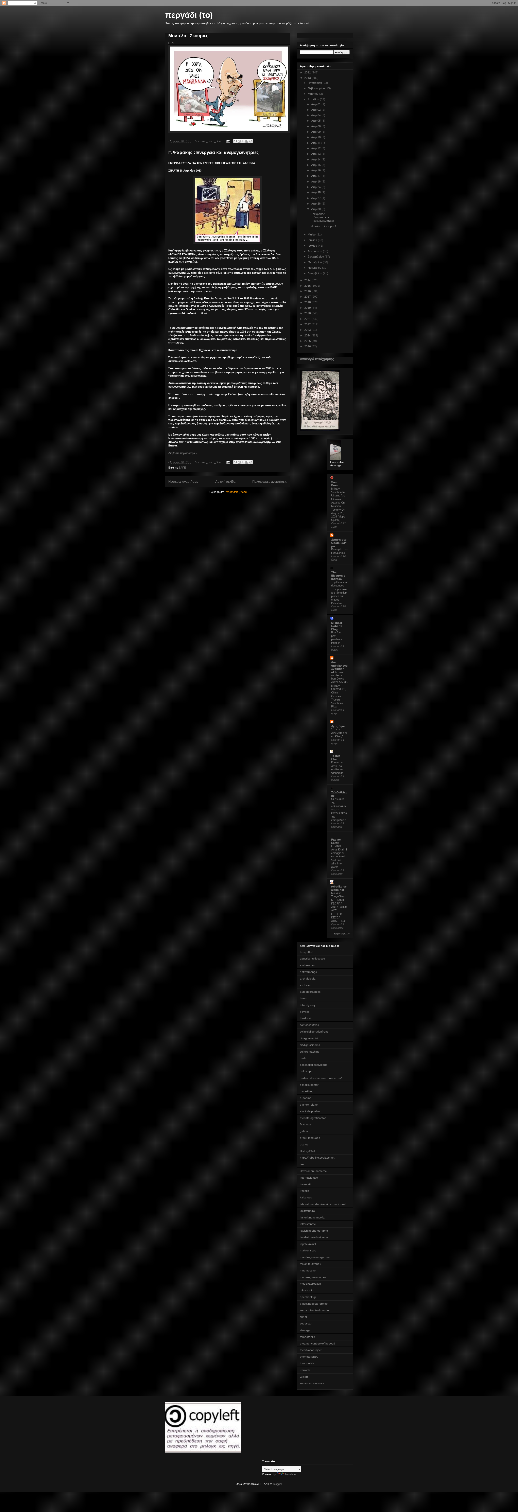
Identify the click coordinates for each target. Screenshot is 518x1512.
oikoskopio (306, 1290)
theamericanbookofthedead (317, 1343)
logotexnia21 (308, 1244)
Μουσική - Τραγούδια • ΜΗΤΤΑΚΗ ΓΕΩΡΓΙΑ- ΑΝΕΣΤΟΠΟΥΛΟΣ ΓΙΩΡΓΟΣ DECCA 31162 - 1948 (339, 907)
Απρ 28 (316, 203)
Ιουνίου (313, 240)
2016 (308, 291)
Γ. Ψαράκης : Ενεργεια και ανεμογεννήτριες (213, 152)
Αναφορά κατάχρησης (317, 359)
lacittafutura (307, 1210)
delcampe (306, 1071)
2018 (308, 302)
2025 (308, 340)
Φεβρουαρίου (317, 88)
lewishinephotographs (314, 1230)
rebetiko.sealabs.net (339, 888)
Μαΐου (312, 234)
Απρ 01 (316, 104)
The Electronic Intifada (338, 575)
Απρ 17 (316, 175)
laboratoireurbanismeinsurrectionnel (323, 1204)
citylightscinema (310, 1045)
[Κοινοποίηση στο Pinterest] (251, 141)
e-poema (305, 1098)
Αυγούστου (315, 251)
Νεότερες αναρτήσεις (183, 481)
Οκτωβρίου (315, 262)
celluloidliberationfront (314, 1031)
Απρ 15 (316, 164)
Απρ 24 (316, 187)
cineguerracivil (309, 1038)
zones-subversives (312, 1383)
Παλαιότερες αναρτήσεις (269, 481)
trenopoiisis (307, 1363)
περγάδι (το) (189, 15)
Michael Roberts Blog (336, 626)
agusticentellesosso (312, 958)
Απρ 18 (316, 181)
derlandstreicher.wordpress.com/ (321, 1078)
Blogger (277, 1483)
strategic (305, 1330)
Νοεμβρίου (315, 267)
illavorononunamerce (313, 1171)
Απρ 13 (316, 153)
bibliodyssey (307, 1005)
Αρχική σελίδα (225, 481)
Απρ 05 (316, 120)
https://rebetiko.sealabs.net (317, 1157)
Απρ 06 (316, 126)
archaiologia (307, 978)
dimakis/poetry (309, 1084)
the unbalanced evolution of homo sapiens (339, 669)
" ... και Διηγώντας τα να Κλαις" (339, 733)
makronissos (308, 1250)
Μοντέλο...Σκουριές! (189, 35)
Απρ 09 (316, 131)
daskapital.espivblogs (313, 1064)
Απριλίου (314, 99)
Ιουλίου (313, 245)
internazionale (309, 1177)
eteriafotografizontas (313, 1118)
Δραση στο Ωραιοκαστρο (339, 543)
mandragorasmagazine (315, 1257)
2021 (308, 318)
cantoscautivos (309, 1024)
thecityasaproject (311, 1350)
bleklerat (305, 1018)
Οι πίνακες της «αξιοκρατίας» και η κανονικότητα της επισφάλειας (339, 809)
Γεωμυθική (306, 952)
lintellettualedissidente (314, 1237)
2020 (308, 313)
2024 (308, 335)
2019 (308, 307)
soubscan (306, 1323)
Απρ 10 (316, 137)
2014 (308, 280)
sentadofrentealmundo (314, 1310)
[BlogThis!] (239, 141)
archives (305, 985)
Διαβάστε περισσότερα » (182, 453)
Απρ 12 (316, 148)
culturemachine (310, 1051)
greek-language (310, 1137)
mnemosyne (308, 1270)
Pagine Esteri (336, 841)
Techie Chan (335, 757)
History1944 (307, 1151)
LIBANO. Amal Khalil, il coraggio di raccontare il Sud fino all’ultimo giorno (339, 857)
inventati (305, 1184)
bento (303, 998)
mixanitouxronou (310, 1263)
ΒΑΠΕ (182, 467)
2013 (308, 78)
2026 (308, 346)
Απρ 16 (316, 170)
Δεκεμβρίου (315, 273)
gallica (304, 1131)
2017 (308, 296)
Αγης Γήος (338, 726)
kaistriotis (306, 1197)
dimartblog (306, 1091)
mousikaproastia (310, 1283)
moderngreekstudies (313, 1277)
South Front (335, 483)
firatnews (305, 1124)
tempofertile (307, 1336)
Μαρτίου (313, 93)
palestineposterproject (314, 1303)
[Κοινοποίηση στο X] (243, 141)
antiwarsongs (308, 971)
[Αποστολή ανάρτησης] (228, 141)
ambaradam (307, 965)
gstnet (304, 1144)
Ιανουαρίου (315, 82)
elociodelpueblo (310, 1111)
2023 (308, 329)
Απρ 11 (316, 142)
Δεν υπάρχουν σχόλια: (208, 141)
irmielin (304, 1190)
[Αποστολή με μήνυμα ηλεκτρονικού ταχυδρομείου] (235, 141)
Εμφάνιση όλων (342, 933)
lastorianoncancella (312, 1217)
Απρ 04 (316, 115)
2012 (308, 72)
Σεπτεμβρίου (316, 256)
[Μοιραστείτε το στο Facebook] (247, 141)
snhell (303, 1316)
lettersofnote (308, 1224)
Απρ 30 (316, 209)
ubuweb (305, 1370)
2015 (308, 285)
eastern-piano (309, 1104)
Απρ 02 (316, 109)
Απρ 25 (316, 192)
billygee (305, 1011)
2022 (308, 324)
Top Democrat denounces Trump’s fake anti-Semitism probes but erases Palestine (339, 593)
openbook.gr (308, 1297)
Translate (290, 1474)
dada (303, 1058)
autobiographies (310, 991)
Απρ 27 (316, 198)
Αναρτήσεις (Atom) (236, 491)
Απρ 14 (316, 159)
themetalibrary (309, 1356)
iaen (302, 1164)
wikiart (304, 1376)
